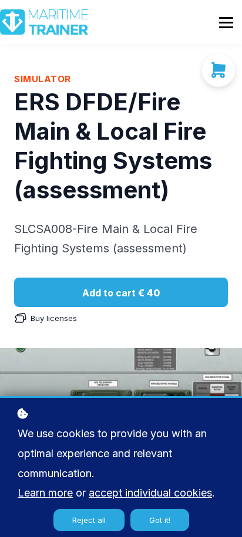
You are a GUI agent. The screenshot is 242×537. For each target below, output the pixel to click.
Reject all (89, 520)
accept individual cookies (150, 493)
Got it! (159, 520)
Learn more (45, 493)
